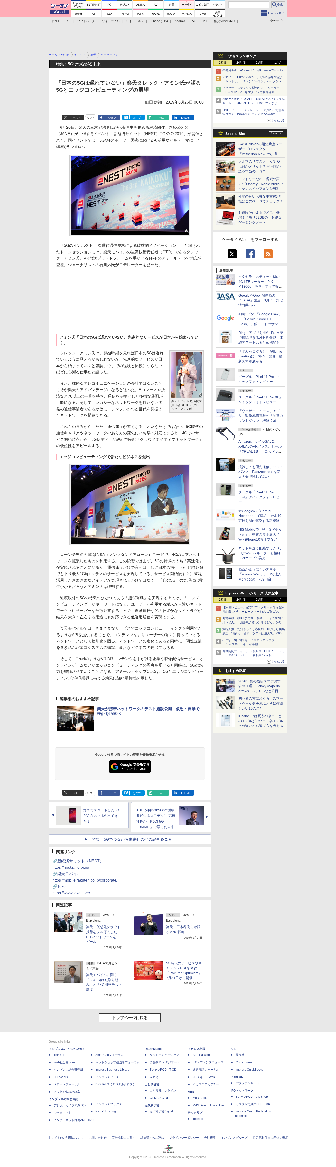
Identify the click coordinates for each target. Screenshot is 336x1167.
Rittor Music (153, 1049)
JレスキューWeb (204, 1077)
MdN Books (200, 1098)
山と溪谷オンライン (163, 1090)
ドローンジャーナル (67, 1084)
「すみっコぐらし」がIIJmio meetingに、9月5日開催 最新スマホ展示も (260, 356)
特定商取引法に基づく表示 (270, 1137)
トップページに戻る (130, 1018)
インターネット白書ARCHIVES (74, 1120)
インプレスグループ (234, 1137)
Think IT (59, 1055)
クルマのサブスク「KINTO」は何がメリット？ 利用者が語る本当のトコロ (260, 166)
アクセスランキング (240, 56)
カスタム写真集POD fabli (253, 1104)
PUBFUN (237, 1077)
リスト (91, 117)
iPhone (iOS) (159, 21)
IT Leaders (61, 1077)
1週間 (259, 62)
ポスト (77, 117)
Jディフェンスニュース (208, 1062)
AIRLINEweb (201, 1055)
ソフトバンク (86, 21)
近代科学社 (152, 1105)
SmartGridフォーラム (109, 1055)
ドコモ (55, 21)
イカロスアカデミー (206, 1084)
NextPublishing (105, 1111)
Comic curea (244, 1062)
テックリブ (195, 1112)
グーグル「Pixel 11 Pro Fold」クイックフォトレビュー (260, 497)
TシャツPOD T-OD (163, 1069)
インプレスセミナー (108, 1077)
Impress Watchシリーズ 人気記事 (251, 593)
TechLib (198, 1119)
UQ (128, 21)
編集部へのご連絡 (152, 1137)
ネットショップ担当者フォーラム (117, 1062)
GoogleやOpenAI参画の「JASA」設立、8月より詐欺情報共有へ (260, 300)
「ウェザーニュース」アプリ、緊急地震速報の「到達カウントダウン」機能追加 (260, 416)
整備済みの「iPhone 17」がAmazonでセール (252, 70)
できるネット (62, 1112)
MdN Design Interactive (208, 1105)
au (68, 21)
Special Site (235, 134)
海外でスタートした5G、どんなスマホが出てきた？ (102, 815)
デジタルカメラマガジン (70, 1105)
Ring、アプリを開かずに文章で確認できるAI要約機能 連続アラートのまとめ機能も (260, 337)
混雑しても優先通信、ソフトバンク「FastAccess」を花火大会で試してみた (260, 472)
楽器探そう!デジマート (165, 1062)
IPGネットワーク (242, 1090)
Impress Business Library (112, 1069)
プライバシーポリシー (184, 1137)
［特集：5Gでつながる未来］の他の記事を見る (130, 839)
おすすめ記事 (235, 671)
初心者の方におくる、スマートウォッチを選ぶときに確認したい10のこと (260, 703)
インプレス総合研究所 (68, 1069)
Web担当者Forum (65, 1062)
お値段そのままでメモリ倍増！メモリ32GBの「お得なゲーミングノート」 (260, 217)
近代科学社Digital (161, 1111)
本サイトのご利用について (66, 1137)
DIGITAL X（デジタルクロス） (115, 1084)
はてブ (137, 117)
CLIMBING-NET (160, 1098)
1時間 (223, 62)
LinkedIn (186, 117)
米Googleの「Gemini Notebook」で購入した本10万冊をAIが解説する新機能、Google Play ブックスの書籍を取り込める (260, 520)
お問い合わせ (98, 1137)
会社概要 (210, 1137)
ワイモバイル (111, 21)
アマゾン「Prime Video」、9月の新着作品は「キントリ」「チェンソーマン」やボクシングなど (253, 81)
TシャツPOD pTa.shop (252, 1096)
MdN (191, 1092)
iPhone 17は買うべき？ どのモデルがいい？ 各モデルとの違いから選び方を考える (260, 721)
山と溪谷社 (152, 1084)
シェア (112, 117)
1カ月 (278, 62)
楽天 (141, 21)
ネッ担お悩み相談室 (67, 1092)
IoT (205, 21)
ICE (233, 1049)
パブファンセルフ (247, 1083)
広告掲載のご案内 (123, 1137)
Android (180, 21)
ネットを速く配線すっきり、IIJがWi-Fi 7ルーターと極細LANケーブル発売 (260, 553)
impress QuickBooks (249, 1069)
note (161, 117)
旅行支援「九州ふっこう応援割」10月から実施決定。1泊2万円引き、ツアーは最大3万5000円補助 (253, 633)
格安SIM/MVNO (224, 21)
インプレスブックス (108, 1104)
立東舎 (154, 1077)
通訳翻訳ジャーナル (206, 1069)
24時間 (241, 62)
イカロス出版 (196, 1049)
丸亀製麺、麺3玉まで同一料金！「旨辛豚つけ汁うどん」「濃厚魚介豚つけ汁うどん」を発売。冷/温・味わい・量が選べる (252, 622)
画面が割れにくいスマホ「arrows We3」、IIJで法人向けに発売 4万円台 (259, 574)
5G (194, 21)
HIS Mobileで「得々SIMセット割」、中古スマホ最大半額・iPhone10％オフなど (260, 534)
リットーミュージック (164, 1055)
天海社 (240, 1055)
